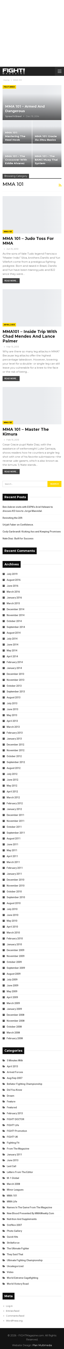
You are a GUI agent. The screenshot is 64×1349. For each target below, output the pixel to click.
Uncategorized (15, 1266)
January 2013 (14, 738)
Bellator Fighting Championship (24, 1084)
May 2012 (12, 785)
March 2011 (13, 862)
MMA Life (12, 1201)
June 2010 (12, 915)
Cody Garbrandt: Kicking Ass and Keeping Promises (32, 531)
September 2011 (16, 832)
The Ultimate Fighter (18, 1248)
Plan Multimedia (42, 1345)
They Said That (15, 1254)
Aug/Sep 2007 (14, 1078)
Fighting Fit (13, 1142)
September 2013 (16, 691)
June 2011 (12, 844)
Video (10, 1272)
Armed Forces (15, 1072)
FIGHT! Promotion (17, 1131)
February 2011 (15, 868)
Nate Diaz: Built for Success (18, 538)
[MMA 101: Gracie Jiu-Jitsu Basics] (47, 132)
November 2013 (15, 680)
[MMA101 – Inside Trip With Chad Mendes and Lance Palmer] (32, 308)
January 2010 (14, 944)
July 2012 (12, 774)
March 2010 (13, 932)
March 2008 (13, 1032)
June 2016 (12, 585)
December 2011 (15, 815)
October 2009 (14, 962)
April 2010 (12, 926)
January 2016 (14, 597)
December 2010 (15, 879)
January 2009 (14, 1009)
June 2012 (12, 779)
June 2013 (12, 709)
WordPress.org (14, 1320)
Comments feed (15, 1315)
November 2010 (15, 885)
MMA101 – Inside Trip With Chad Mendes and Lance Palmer (30, 336)
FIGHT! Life (13, 1125)
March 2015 (13, 603)
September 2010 (16, 897)
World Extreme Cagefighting (22, 1278)
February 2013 (15, 732)
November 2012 (15, 750)
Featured (9, 87)
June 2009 (12, 985)
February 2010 (15, 938)
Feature (11, 1101)
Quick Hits (12, 1236)
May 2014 (12, 650)
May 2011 (12, 850)
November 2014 (15, 615)
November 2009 (15, 956)
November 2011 (15, 821)
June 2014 (12, 644)
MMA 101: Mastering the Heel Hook (15, 136)
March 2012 (13, 797)
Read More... (11, 281)
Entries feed (12, 1310)
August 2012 (13, 768)
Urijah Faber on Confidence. (18, 524)
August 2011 (13, 838)
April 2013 (9, 325)
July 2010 (12, 909)
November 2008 (15, 1020)
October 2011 (14, 827)
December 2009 (15, 950)
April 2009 (12, 997)
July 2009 (12, 979)
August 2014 (13, 632)
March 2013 (13, 727)
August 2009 (13, 973)
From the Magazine (18, 1148)
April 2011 (12, 856)
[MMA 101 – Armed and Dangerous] (32, 102)
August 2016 (13, 580)
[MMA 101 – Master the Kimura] (32, 405)
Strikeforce (13, 1242)
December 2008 (15, 1015)
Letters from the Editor (20, 1172)
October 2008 (14, 1026)
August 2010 (13, 903)
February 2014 (15, 662)
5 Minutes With (15, 1060)
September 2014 (16, 627)
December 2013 (15, 674)
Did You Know (14, 1090)
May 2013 (12, 715)
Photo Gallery (14, 1231)
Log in (9, 1306)
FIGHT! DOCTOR (15, 1119)
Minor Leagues (15, 1189)
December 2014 (15, 609)
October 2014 (14, 621)
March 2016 (13, 591)
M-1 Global (13, 1178)
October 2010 (14, 891)
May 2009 (12, 991)
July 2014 (12, 638)
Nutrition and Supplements (22, 1219)
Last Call (11, 1166)
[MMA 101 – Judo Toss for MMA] (32, 214)
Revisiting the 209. (13, 518)
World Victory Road (18, 1283)
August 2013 (13, 697)
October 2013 (14, 685)
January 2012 (14, 809)
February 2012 (15, 803)
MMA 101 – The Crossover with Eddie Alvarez (16, 160)
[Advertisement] (32, 33)
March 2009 (13, 1003)
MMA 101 (8, 232)
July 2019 (12, 574)
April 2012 (12, 791)
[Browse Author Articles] (4, 248)
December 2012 (15, 744)
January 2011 (14, 873)
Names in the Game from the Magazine (29, 1207)
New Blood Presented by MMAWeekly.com (30, 1213)
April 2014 (12, 656)
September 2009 (16, 968)
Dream (10, 1095)
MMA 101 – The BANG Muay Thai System (46, 160)
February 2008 (15, 1038)
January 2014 (14, 668)
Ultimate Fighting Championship (24, 1260)
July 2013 (12, 703)
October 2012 (14, 756)
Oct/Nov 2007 (14, 1225)
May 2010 (12, 920)
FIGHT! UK (12, 1136)
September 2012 (16, 762)
